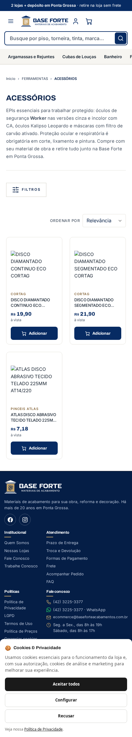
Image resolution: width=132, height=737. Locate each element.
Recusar (66, 716)
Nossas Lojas (16, 550)
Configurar (66, 700)
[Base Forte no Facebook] (10, 519)
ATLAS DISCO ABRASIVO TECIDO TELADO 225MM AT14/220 (33, 420)
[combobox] (66, 38)
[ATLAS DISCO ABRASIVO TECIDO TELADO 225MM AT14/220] (34, 379)
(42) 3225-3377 (68, 602)
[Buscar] (120, 38)
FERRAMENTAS (35, 79)
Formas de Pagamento (67, 558)
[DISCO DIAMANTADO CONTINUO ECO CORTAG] (34, 265)
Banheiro (113, 56)
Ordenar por (65, 220)
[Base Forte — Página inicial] (44, 21)
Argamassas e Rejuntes (31, 56)
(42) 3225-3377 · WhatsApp (79, 609)
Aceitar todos (66, 684)
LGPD (9, 615)
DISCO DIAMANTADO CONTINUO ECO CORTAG (30, 305)
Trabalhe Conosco (21, 566)
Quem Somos (16, 542)
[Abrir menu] (10, 21)
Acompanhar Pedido (65, 574)
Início (10, 79)
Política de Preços (20, 631)
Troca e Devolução (63, 550)
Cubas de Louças (79, 56)
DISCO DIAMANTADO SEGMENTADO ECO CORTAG (94, 305)
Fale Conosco (16, 558)
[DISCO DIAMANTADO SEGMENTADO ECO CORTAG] (97, 265)
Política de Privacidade (43, 729)
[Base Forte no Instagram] (25, 519)
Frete (51, 566)
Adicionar (38, 333)
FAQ (50, 581)
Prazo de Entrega (62, 542)
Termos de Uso (18, 623)
